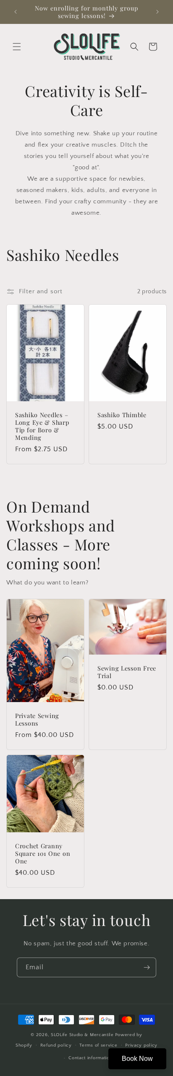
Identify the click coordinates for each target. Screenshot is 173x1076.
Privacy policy (141, 1045)
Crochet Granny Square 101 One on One (42, 853)
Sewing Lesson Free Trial (126, 671)
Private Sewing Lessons (37, 719)
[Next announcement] (157, 12)
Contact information (90, 1057)
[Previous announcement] (15, 12)
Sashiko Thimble (122, 414)
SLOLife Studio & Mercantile (82, 1034)
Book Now (137, 1058)
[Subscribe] (146, 967)
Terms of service (98, 1045)
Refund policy (56, 1045)
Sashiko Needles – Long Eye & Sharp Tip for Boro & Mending (42, 426)
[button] (17, 46)
